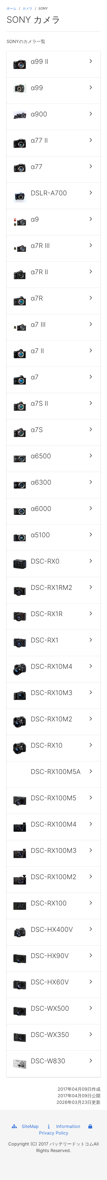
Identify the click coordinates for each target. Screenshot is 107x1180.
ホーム (11, 8)
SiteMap (28, 1126)
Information (66, 1126)
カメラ (27, 8)
